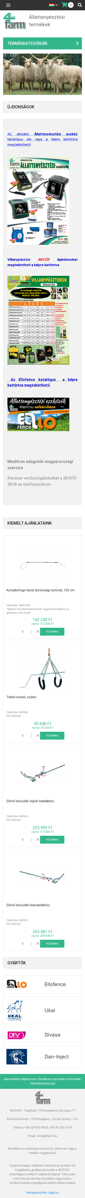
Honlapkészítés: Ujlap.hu (42, 1192)
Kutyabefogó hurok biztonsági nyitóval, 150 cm (40, 590)
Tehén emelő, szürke (21, 697)
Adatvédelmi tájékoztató (20, 1079)
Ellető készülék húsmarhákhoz (28, 905)
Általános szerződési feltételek (59, 1079)
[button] (32, 630)
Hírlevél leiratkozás (42, 1083)
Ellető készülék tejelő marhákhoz (30, 801)
